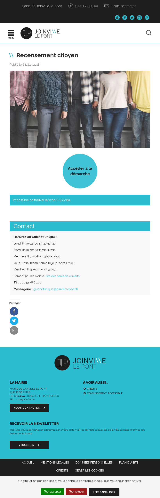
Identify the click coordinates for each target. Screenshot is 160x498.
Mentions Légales (55, 462)
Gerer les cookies (89, 470)
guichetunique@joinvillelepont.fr (55, 289)
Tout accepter (52, 491)
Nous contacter (123, 5)
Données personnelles (94, 462)
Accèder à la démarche (80, 171)
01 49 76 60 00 (86, 5)
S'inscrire (27, 444)
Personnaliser (104, 492)
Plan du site (128, 462)
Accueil (28, 462)
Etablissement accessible (105, 393)
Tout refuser (76, 491)
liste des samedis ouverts (62, 276)
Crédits (92, 388)
